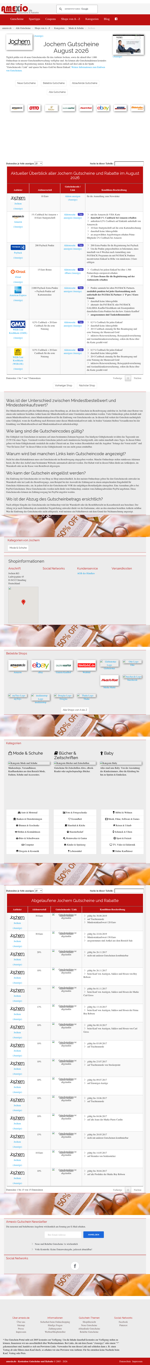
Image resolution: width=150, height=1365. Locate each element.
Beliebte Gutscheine (89, 1331)
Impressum (21, 1331)
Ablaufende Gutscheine (89, 1328)
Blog (107, 18)
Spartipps (34, 18)
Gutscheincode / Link (73, 188)
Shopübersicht (89, 1321)
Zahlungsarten (55, 1328)
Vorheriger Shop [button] (63, 385)
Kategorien (92, 18)
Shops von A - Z (70, 18)
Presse (21, 1328)
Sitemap (21, 1325)
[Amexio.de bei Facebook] (116, 19)
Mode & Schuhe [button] (18, 547)
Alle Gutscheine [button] (57, 92)
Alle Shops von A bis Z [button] (75, 710)
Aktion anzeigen (72, 196)
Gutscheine (17, 18)
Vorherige (117, 378)
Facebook (123, 1321)
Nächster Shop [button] (87, 385)
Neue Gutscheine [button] (26, 83)
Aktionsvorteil (45, 190)
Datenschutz (125, 1361)
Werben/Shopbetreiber (55, 1331)
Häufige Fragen (55, 1325)
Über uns (21, 1321)
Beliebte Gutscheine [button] (54, 83)
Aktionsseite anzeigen (69, 216)
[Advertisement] (75, 133)
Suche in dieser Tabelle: (101, 163)
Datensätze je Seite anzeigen (20, 163)
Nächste (137, 378)
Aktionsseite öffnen (69, 271)
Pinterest (123, 1325)
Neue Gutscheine (89, 1325)
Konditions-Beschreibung (114, 190)
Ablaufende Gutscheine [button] (84, 83)
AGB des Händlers (86, 573)
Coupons (50, 18)
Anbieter (18, 190)
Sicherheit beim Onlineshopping (55, 1321)
